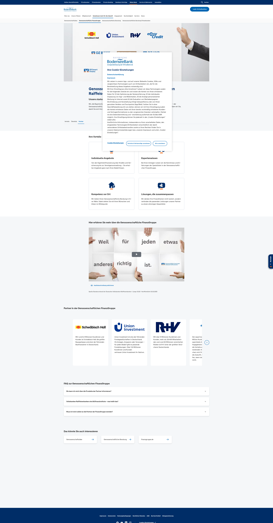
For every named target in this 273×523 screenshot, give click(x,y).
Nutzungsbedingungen (124, 516)
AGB (148, 516)
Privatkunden (85, 2)
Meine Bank (133, 2)
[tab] (67, 16)
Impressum (103, 516)
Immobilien (158, 2)
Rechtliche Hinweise (139, 516)
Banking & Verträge (121, 2)
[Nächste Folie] (207, 342)
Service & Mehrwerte (145, 2)
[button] (136, 391)
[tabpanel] (90, 343)
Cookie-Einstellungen (115, 143)
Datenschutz (112, 516)
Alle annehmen (160, 143)
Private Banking (108, 2)
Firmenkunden (96, 2)
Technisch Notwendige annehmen (138, 143)
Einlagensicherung (167, 516)
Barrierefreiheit (156, 516)
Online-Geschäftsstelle (71, 2)
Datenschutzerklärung (115, 74)
